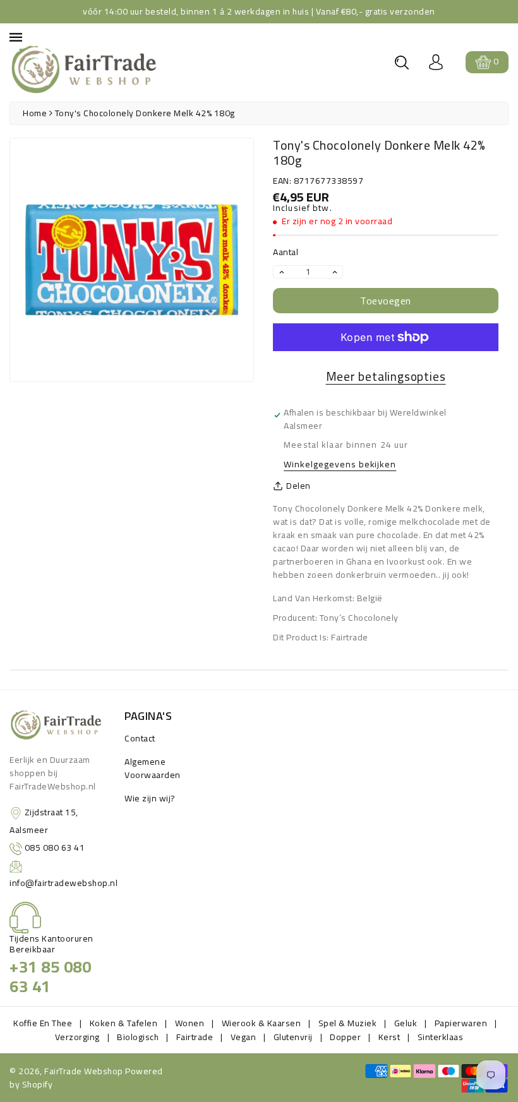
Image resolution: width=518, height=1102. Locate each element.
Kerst (389, 1037)
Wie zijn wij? (150, 798)
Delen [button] (298, 486)
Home (35, 113)
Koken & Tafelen (124, 1023)
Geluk (406, 1023)
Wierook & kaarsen (261, 1023)
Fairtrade (195, 1037)
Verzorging (77, 1037)
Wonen (190, 1023)
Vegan (243, 1037)
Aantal (285, 252)
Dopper (345, 1037)
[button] (402, 62)
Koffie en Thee (42, 1023)
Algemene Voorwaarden (152, 768)
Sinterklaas (441, 1037)
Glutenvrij (293, 1037)
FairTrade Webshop (83, 1071)
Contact (139, 738)
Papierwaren (461, 1023)
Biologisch (138, 1037)
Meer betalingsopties (386, 377)
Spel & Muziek (347, 1023)
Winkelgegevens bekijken (340, 465)
